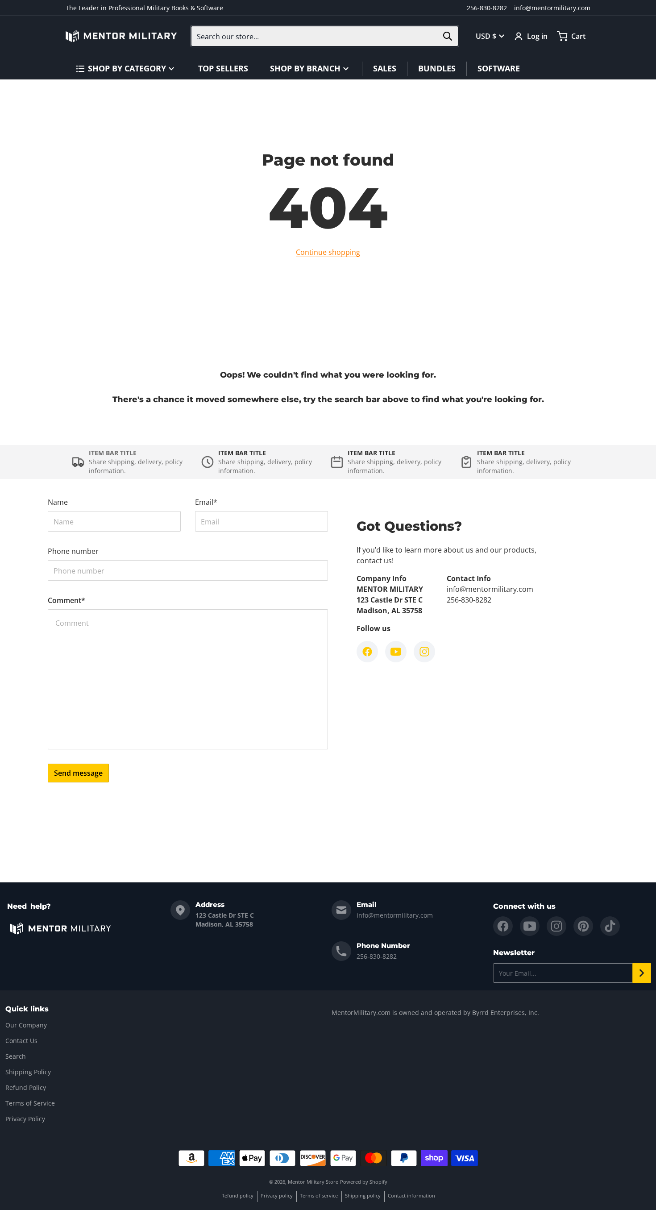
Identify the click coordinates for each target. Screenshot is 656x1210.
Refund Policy (25, 1087)
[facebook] (503, 926)
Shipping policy (363, 1195)
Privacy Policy (25, 1118)
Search (15, 1056)
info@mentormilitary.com (552, 8)
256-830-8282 (487, 8)
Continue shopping (328, 252)
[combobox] (324, 36)
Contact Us (21, 1040)
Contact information (411, 1195)
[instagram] (556, 926)
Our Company (26, 1025)
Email (206, 502)
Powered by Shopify (363, 1181)
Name (58, 502)
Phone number (73, 551)
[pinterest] (583, 926)
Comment (66, 600)
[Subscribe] (641, 973)
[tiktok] (610, 926)
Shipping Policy (28, 1072)
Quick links (27, 1009)
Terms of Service (30, 1103)
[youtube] (530, 926)
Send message (78, 773)
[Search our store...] (447, 36)
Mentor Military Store (313, 1181)
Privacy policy (277, 1195)
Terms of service (319, 1195)
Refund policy (237, 1195)
